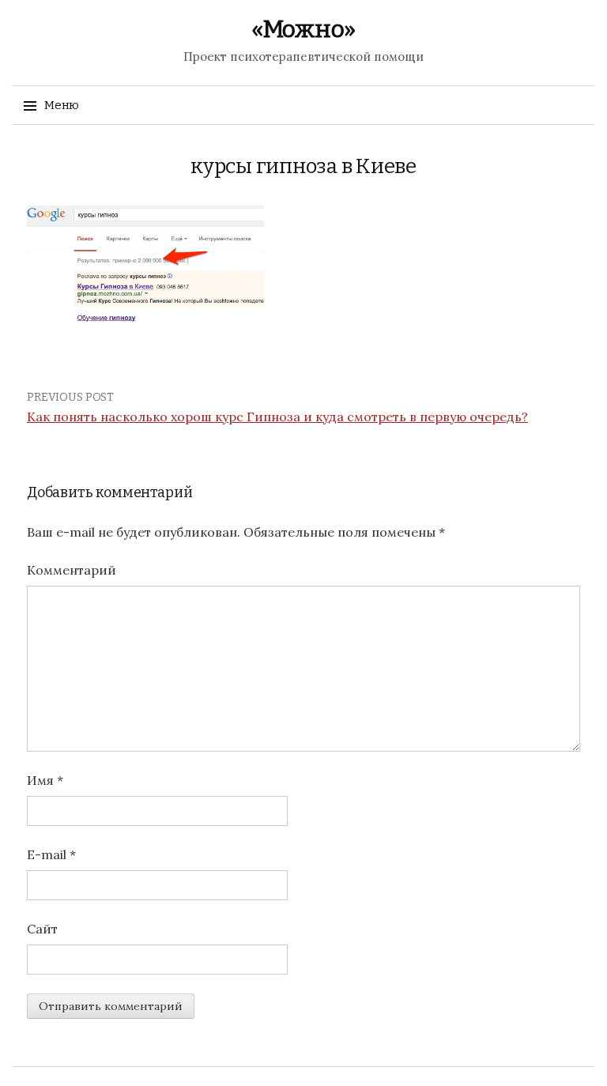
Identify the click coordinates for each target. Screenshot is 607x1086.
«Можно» (303, 29)
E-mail (51, 854)
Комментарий (71, 570)
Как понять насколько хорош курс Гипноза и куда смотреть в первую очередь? (277, 416)
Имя (45, 780)
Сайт (42, 929)
